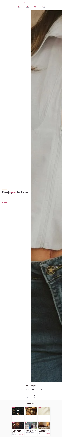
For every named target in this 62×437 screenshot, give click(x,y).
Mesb (31, 1)
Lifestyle (33, 2)
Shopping (38, 2)
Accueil (24, 2)
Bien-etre (30, 2)
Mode (35, 2)
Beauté (28, 2)
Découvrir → (4, 202)
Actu (25, 2)
